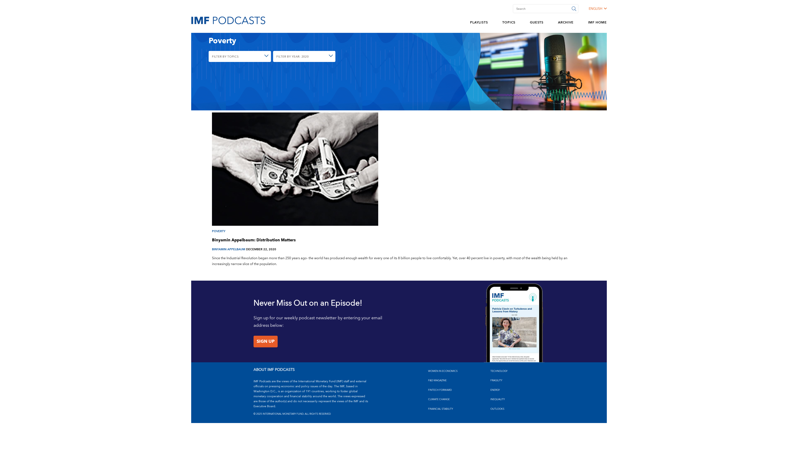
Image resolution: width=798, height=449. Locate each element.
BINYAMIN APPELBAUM (228, 249)
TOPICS (508, 22)
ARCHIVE (566, 22)
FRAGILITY (496, 380)
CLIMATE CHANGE (439, 399)
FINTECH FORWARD (440, 390)
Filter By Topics (225, 56)
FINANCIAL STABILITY (440, 409)
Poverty (218, 231)
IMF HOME (597, 22)
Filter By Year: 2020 (292, 56)
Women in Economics (443, 371)
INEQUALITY (497, 399)
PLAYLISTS (479, 22)
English (595, 8)
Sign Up (266, 341)
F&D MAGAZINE (437, 380)
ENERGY (495, 390)
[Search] (574, 8)
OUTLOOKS (497, 409)
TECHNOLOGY (498, 371)
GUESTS (536, 22)
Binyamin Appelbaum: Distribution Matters (254, 240)
